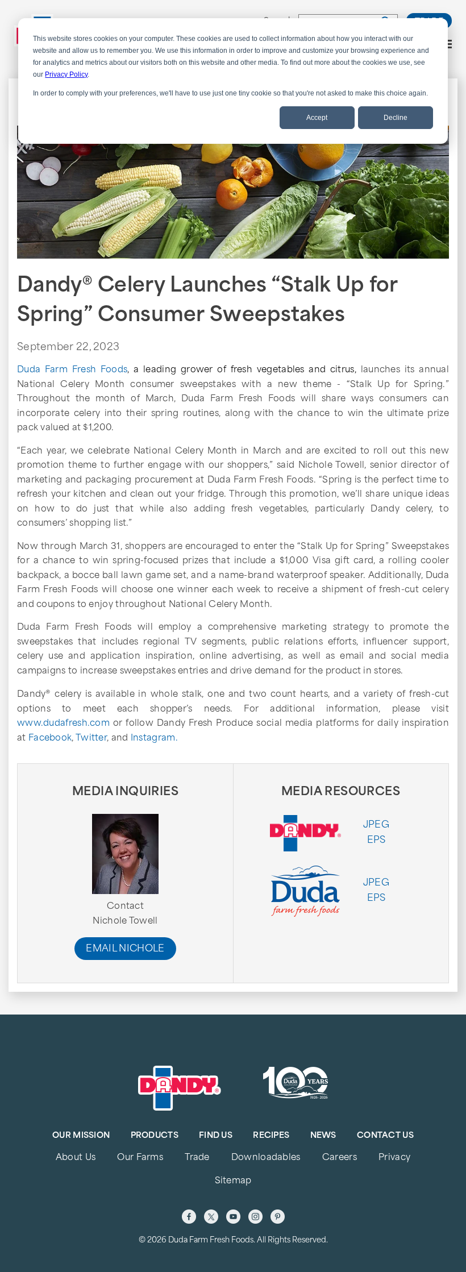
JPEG (376, 825)
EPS (376, 840)
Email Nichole (125, 949)
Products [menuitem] (154, 1136)
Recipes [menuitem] (271, 1136)
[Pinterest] (278, 1216)
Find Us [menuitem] (215, 1136)
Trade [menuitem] (197, 1158)
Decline (395, 118)
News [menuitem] (323, 1136)
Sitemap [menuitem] (233, 1181)
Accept (316, 118)
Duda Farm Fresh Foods (72, 370)
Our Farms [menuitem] (140, 1158)
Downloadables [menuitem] (266, 1158)
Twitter (91, 738)
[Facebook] (189, 1216)
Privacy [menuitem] (394, 1158)
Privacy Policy (66, 74)
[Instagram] (255, 1216)
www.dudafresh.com (63, 724)
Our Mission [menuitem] (81, 1136)
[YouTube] (233, 1216)
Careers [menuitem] (339, 1158)
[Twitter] (211, 1216)
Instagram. (154, 738)
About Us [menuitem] (75, 1158)
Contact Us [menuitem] (385, 1136)
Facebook (50, 738)
